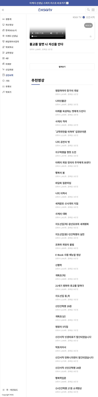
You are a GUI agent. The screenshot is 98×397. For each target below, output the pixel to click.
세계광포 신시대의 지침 (66, 203)
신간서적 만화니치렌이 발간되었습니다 (74, 357)
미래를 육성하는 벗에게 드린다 (70, 111)
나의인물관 (60, 101)
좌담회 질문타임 (63, 183)
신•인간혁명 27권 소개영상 (68, 388)
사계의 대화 (61, 213)
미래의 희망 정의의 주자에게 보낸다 (72, 162)
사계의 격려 (61, 121)
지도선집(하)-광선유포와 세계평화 (72, 224)
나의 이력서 (61, 193)
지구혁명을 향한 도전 (65, 152)
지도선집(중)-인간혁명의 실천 (69, 234)
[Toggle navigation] (91, 9)
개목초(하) (60, 275)
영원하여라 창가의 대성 (66, 90)
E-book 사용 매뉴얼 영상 (68, 255)
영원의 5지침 (61, 326)
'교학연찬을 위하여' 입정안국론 (70, 131)
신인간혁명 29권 (63, 306)
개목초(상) (60, 316)
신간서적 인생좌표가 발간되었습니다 (73, 337)
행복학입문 (60, 378)
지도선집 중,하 (62, 296)
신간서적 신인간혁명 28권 (68, 367)
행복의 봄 (60, 172)
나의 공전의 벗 (62, 142)
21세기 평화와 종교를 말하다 (69, 285)
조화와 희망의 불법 (64, 244)
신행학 (58, 265)
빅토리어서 (60, 347)
